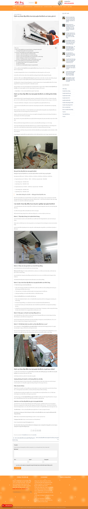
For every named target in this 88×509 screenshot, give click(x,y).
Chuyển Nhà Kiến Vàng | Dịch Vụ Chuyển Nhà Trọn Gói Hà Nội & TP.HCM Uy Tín (70, 60)
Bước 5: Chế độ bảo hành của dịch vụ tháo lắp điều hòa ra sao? (29, 59)
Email (30, 459)
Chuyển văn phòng (28, 6)
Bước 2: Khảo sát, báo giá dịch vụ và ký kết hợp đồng (27, 55)
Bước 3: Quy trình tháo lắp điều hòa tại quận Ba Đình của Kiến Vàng (30, 56)
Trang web (46, 459)
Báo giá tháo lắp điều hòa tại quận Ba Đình (25, 50)
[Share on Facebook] (31, 431)
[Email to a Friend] (36, 431)
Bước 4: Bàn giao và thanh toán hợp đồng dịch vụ (27, 57)
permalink (34, 434)
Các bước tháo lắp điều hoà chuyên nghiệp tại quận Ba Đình (27, 52)
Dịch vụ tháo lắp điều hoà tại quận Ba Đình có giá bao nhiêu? (27, 60)
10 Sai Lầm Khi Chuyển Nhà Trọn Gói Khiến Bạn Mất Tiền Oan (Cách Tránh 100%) (70, 73)
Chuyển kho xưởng (66, 90)
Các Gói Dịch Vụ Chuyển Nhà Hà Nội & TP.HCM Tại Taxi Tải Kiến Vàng (70, 54)
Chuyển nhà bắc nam (66, 93)
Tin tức (63, 116)
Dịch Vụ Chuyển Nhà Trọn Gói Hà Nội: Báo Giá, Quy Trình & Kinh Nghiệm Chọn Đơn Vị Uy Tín (70, 19)
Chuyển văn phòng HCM (67, 104)
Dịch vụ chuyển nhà (66, 107)
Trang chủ (15, 6)
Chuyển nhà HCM (66, 97)
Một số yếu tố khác (21, 63)
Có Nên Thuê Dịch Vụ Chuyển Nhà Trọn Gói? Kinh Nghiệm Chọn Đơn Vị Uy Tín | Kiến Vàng (70, 35)
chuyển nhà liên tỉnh (66, 100)
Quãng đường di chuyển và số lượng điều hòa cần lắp (27, 62)
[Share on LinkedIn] (40, 431)
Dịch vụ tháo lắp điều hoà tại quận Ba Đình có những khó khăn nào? (29, 49)
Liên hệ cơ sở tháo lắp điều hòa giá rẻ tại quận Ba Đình (28, 64)
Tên (15, 459)
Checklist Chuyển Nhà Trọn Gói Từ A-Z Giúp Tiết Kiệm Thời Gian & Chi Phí (70, 67)
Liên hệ (14, 9)
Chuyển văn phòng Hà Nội (67, 102)
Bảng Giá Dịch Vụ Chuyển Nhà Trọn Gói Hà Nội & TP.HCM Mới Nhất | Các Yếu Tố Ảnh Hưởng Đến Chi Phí (70, 27)
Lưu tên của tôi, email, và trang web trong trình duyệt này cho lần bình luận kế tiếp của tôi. (34, 465)
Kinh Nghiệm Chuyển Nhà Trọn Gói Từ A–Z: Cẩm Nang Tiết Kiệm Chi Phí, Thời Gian (70, 42)
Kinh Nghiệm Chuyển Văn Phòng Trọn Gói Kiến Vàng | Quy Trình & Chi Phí (70, 79)
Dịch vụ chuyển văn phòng (67, 109)
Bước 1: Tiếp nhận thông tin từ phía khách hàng (26, 53)
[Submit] (36, 3)
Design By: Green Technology (25, 507)
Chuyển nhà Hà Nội (66, 95)
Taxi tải (63, 111)
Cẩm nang (64, 88)
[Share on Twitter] (34, 431)
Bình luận (16, 449)
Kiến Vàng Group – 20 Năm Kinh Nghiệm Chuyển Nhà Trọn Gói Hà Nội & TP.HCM (70, 48)
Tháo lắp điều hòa (17, 14)
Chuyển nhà (20, 6)
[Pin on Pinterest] (38, 431)
